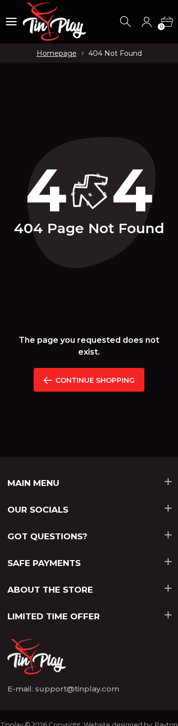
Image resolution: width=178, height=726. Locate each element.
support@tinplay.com (77, 688)
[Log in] (146, 22)
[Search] (126, 22)
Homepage (57, 53)
